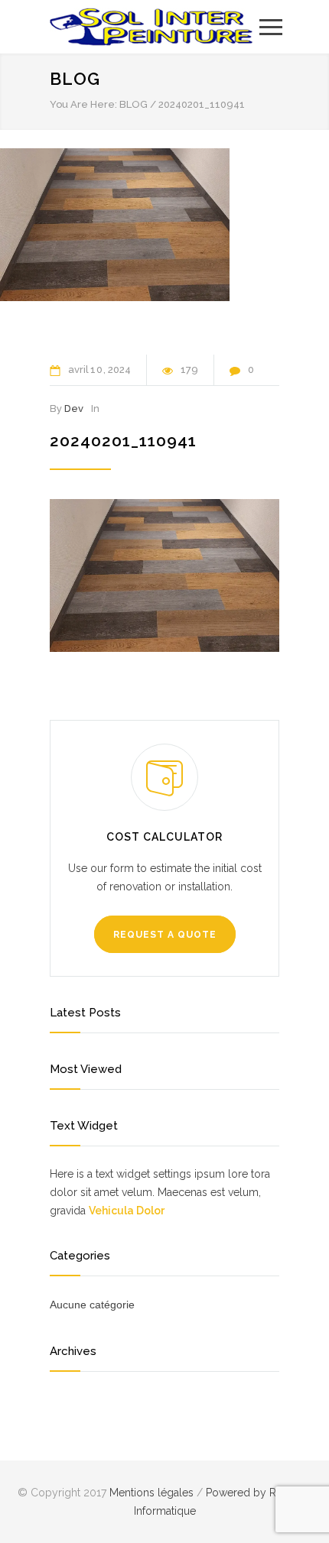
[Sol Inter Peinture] (153, 27)
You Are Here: (83, 104)
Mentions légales (153, 1492)
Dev (73, 408)
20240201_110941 (123, 440)
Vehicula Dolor (126, 1210)
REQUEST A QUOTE (165, 934)
